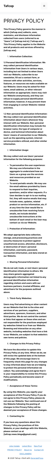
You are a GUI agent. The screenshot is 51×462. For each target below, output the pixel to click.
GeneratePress (37, 458)
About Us (28, 450)
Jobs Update (14, 446)
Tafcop (9, 6)
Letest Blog (27, 446)
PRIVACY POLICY (14, 450)
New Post (38, 446)
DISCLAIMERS (26, 454)
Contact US (39, 450)
